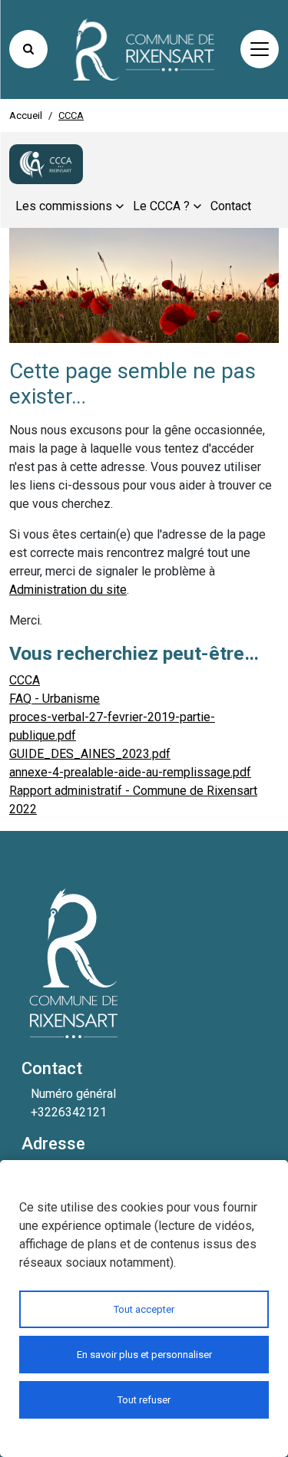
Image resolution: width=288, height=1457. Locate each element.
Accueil (25, 115)
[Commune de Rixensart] (144, 49)
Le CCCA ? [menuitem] (161, 206)
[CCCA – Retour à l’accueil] (46, 164)
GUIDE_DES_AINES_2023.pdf (89, 754)
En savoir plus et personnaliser (144, 1354)
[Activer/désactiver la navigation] (259, 49)
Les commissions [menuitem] (63, 206)
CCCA (24, 680)
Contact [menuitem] (230, 206)
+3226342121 (69, 1112)
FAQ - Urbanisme (54, 698)
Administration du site (68, 589)
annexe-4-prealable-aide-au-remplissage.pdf (130, 772)
